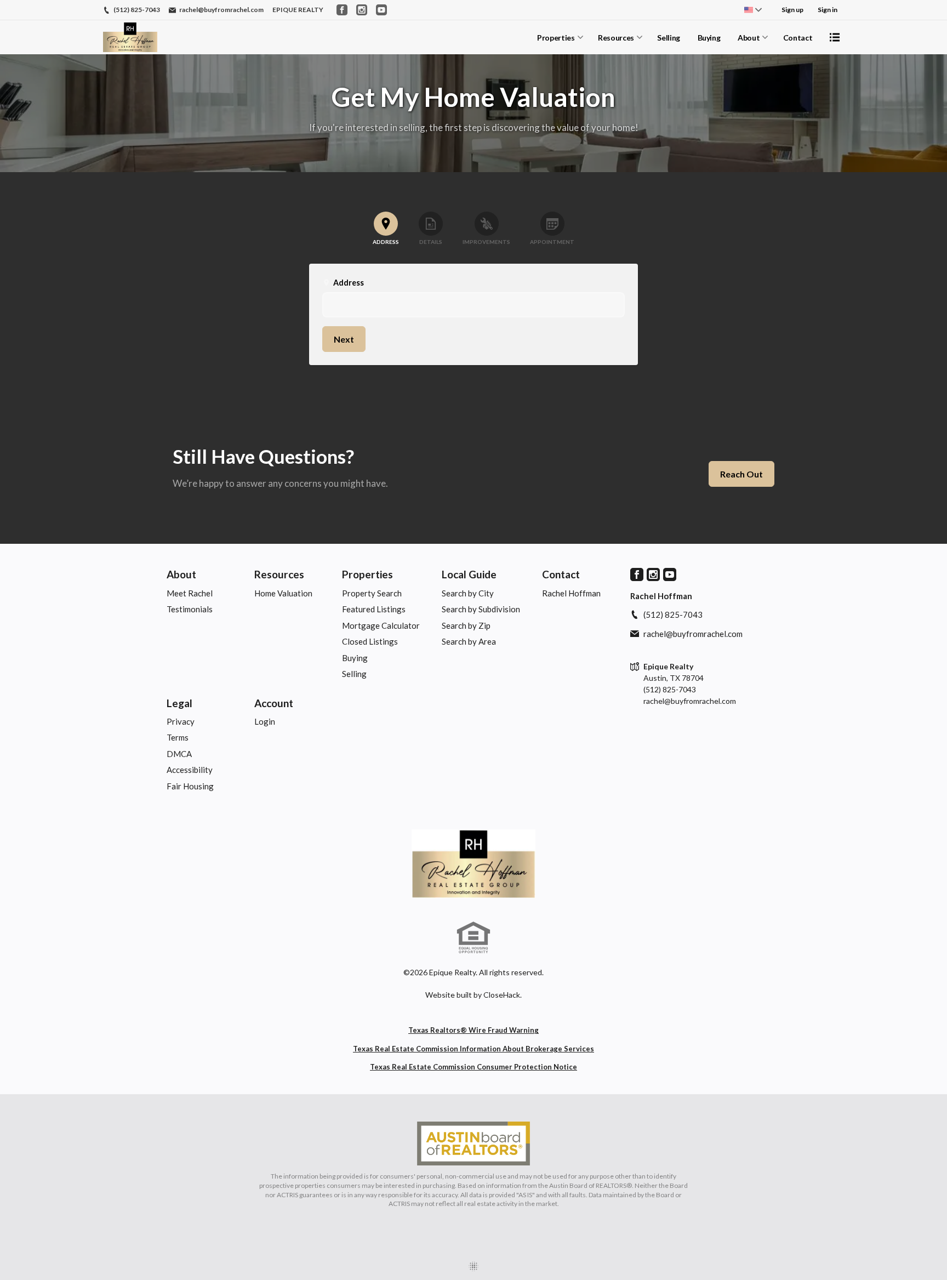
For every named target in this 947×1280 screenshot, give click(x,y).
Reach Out (741, 474)
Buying (709, 37)
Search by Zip (466, 625)
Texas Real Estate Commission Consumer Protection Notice (473, 1066)
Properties (556, 37)
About (749, 37)
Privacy (181, 721)
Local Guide (469, 574)
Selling (668, 37)
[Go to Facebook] (342, 10)
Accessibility (190, 770)
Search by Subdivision (481, 609)
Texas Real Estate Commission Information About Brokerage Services (473, 1048)
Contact (798, 37)
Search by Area (469, 641)
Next (344, 339)
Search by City (468, 593)
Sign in (827, 9)
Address (343, 282)
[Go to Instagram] (362, 10)
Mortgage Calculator (381, 625)
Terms (178, 737)
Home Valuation (283, 593)
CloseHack (501, 994)
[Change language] (753, 9)
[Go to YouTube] (381, 10)
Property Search (372, 593)
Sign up (792, 9)
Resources (616, 37)
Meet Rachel (190, 593)
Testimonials (190, 609)
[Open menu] (834, 37)
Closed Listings (370, 641)
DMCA (179, 754)
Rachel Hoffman (571, 593)
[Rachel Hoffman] (473, 863)
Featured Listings (374, 609)
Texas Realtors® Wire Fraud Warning (473, 1030)
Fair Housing (190, 786)
